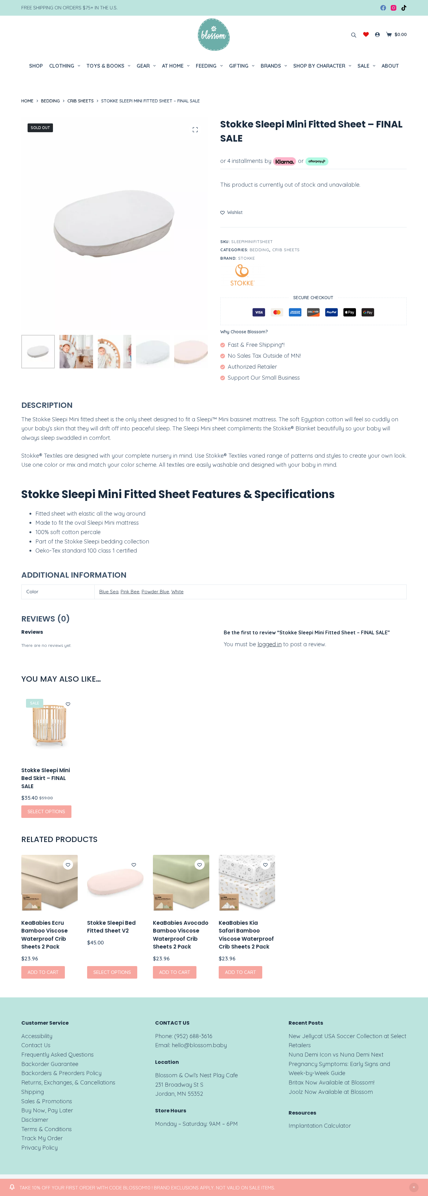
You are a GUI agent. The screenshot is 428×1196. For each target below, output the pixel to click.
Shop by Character (319, 66)
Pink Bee (130, 592)
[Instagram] (393, 8)
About (390, 66)
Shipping (32, 1091)
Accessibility (36, 1036)
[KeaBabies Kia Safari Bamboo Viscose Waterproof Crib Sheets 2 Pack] (247, 883)
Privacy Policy (39, 1147)
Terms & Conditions (46, 1129)
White (177, 592)
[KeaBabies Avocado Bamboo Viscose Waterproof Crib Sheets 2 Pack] (181, 883)
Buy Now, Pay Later (47, 1110)
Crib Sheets (286, 249)
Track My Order (42, 1138)
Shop (36, 66)
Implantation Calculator (320, 1125)
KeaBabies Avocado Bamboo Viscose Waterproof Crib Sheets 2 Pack (180, 935)
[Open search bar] (354, 34)
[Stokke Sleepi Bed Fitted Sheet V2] (115, 883)
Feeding (206, 66)
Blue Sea (108, 592)
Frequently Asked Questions (57, 1054)
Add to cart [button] (43, 972)
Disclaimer (34, 1119)
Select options (46, 811)
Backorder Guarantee (49, 1064)
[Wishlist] (366, 34)
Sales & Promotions (46, 1101)
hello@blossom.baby (199, 1045)
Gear (143, 66)
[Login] (377, 34)
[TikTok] (404, 8)
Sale (363, 66)
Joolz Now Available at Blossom (331, 1091)
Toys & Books (105, 66)
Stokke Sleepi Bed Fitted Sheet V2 (111, 927)
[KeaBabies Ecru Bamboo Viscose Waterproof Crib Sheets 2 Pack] (49, 883)
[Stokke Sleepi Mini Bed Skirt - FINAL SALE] (49, 726)
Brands (271, 66)
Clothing (61, 66)
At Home (173, 66)
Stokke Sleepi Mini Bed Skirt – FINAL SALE (45, 778)
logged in (270, 644)
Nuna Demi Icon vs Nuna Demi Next (336, 1054)
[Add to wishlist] (68, 704)
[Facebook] (383, 8)
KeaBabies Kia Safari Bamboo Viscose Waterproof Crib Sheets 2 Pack (246, 935)
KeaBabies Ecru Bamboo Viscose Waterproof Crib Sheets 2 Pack (44, 935)
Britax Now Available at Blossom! (331, 1082)
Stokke (246, 258)
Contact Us (35, 1045)
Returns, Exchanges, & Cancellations (68, 1082)
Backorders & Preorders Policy (61, 1073)
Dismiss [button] (414, 1187)
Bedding (259, 249)
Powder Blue (155, 592)
